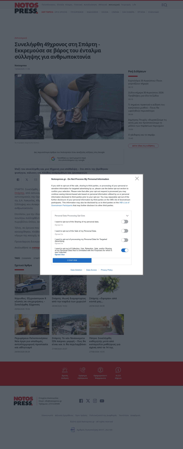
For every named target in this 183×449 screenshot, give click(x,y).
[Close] (137, 179)
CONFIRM (72, 260)
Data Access (91, 270)
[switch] (124, 221)
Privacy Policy (107, 270)
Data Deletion (76, 270)
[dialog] (91, 224)
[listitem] (91, 215)
